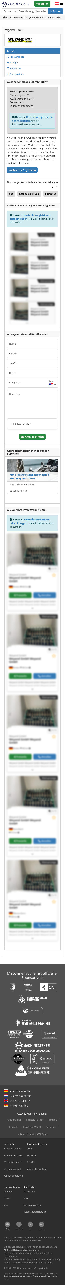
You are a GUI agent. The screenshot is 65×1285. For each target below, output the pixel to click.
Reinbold (13, 1126)
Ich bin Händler (22, 424)
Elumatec (50, 194)
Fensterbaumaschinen (22, 484)
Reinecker (51, 1126)
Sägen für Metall (19, 490)
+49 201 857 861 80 (20, 1096)
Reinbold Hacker (34, 1119)
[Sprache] (57, 4)
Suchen (56, 11)
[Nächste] (57, 187)
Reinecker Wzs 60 (32, 1126)
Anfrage (13, 62)
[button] (61, 4)
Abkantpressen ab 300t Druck (32, 1134)
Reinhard (52, 1119)
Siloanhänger (14, 1119)
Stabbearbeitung (29, 194)
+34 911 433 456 (19, 1105)
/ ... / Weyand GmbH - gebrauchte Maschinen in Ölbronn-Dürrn (34, 17)
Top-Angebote (16, 56)
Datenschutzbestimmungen (16, 1276)
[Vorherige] (53, 187)
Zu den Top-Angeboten (22, 170)
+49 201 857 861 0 (20, 1091)
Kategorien (15, 68)
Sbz (11, 194)
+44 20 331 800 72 (20, 1101)
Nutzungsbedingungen (43, 1276)
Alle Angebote (16, 73)
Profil (12, 51)
